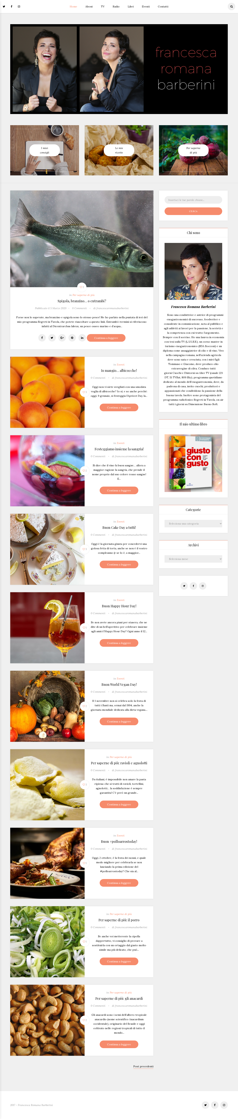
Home (73, 6)
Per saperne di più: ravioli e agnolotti (119, 763)
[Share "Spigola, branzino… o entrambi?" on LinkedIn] (82, 338)
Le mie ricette (119, 150)
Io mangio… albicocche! (119, 370)
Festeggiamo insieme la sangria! (119, 449)
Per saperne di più (193, 150)
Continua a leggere (106, 338)
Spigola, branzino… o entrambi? (82, 301)
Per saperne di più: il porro (119, 920)
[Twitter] (5, 6)
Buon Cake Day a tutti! (119, 527)
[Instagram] (19, 6)
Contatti (163, 6)
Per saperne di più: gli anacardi (119, 998)
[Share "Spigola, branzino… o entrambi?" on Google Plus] (62, 338)
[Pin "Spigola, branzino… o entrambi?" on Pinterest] (72, 338)
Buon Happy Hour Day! (119, 606)
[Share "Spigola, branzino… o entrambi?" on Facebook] (42, 338)
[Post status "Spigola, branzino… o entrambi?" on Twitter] (52, 338)
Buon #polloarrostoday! (119, 841)
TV (102, 6)
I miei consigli (44, 150)
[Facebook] (11, 6)
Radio (116, 6)
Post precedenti (143, 1066)
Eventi (146, 6)
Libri (131, 6)
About (89, 6)
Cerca (193, 211)
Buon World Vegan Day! (119, 684)
